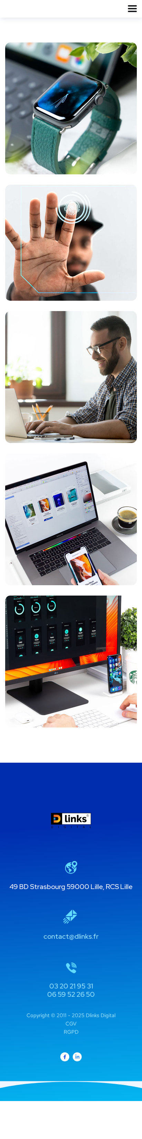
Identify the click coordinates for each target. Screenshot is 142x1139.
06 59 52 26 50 (71, 994)
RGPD (71, 1032)
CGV (71, 1023)
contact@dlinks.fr (71, 936)
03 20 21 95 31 (71, 986)
